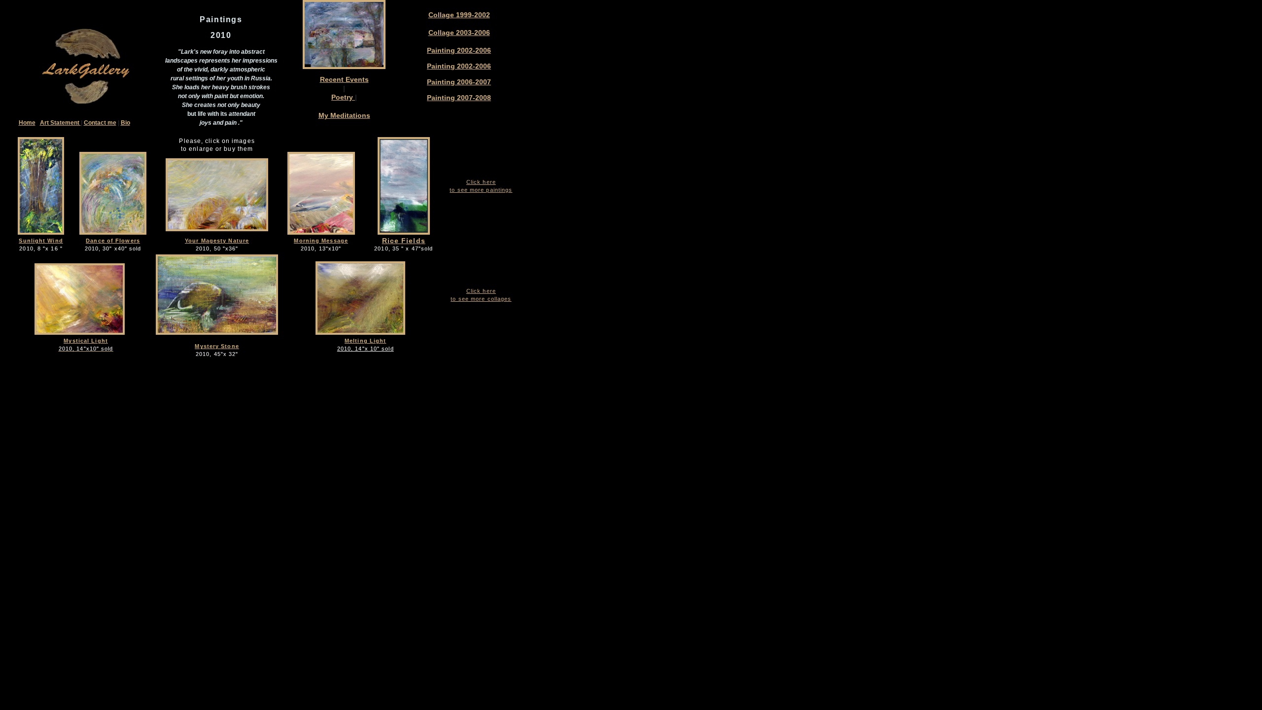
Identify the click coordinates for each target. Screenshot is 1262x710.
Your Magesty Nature (217, 241)
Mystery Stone (217, 346)
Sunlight (33, 241)
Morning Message (321, 241)
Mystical (76, 341)
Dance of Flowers (113, 241)
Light (98, 341)
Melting (356, 341)
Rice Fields (403, 241)
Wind (55, 241)
